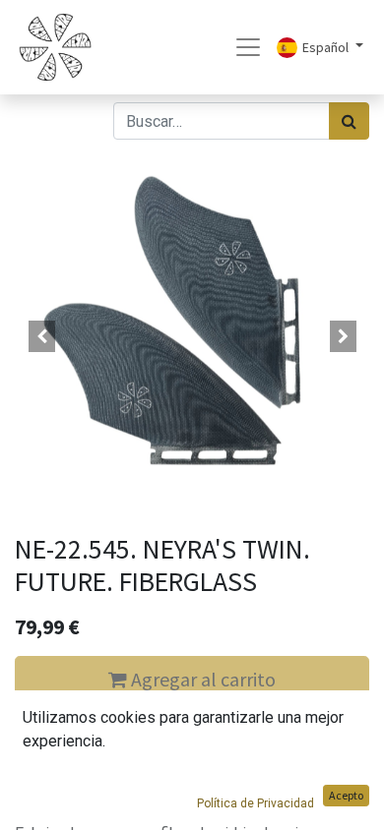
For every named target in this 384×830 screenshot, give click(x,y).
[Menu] (248, 47)
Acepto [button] (346, 795)
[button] (41, 336)
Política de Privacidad (255, 803)
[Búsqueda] (349, 121)
